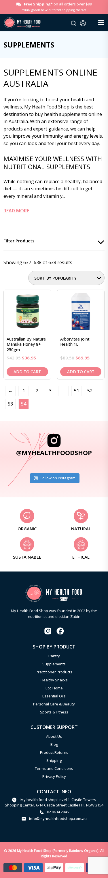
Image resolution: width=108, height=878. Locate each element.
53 (10, 404)
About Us (54, 736)
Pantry (54, 655)
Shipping (54, 760)
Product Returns (54, 752)
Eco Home (54, 688)
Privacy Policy (54, 776)
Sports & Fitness (54, 712)
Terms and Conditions (54, 768)
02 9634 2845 (58, 811)
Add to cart (27, 371)
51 (76, 390)
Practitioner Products (54, 672)
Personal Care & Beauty (54, 704)
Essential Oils (54, 696)
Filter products (19, 241)
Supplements (54, 664)
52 (89, 390)
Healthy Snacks (54, 680)
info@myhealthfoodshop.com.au (58, 818)
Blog (54, 744)
